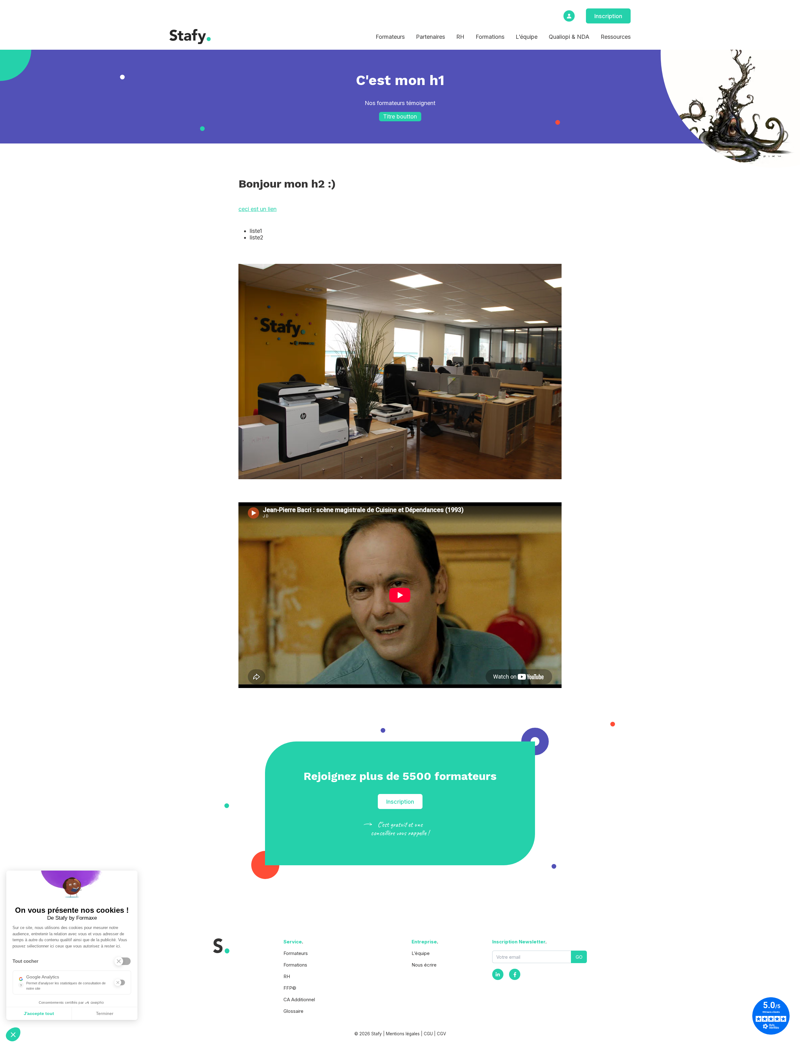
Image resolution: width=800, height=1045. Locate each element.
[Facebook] (514, 974)
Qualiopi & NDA (569, 36)
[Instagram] (497, 974)
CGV (441, 1033)
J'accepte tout (39, 1013)
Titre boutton (400, 116)
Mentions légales (403, 1033)
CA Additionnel (299, 999)
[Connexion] (569, 16)
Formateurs (390, 36)
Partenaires (430, 36)
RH (460, 36)
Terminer (104, 1013)
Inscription (608, 16)
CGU (428, 1033)
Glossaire (293, 1011)
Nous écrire (424, 965)
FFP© (289, 988)
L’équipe (527, 36)
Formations (490, 36)
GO (579, 957)
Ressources (616, 36)
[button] (13, 1034)
